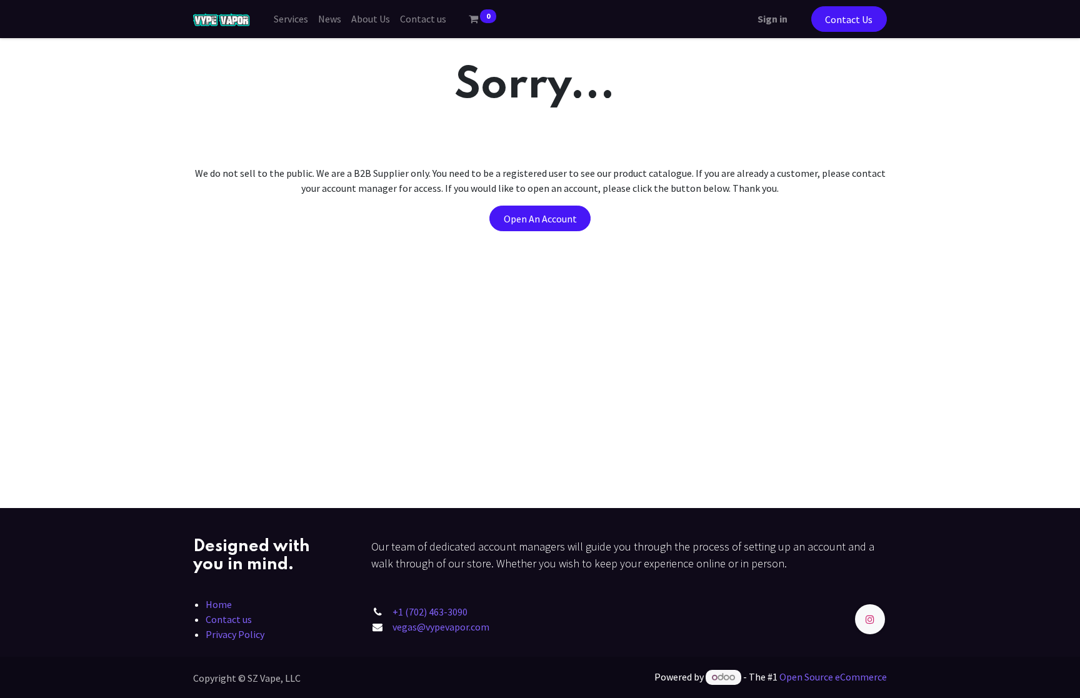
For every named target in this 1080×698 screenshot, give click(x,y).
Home (219, 604)
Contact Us (848, 19)
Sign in (773, 18)
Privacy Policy (235, 634)
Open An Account (540, 218)
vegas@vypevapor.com (440, 627)
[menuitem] (291, 18)
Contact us (229, 619)
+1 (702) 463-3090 (430, 612)
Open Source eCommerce (833, 677)
